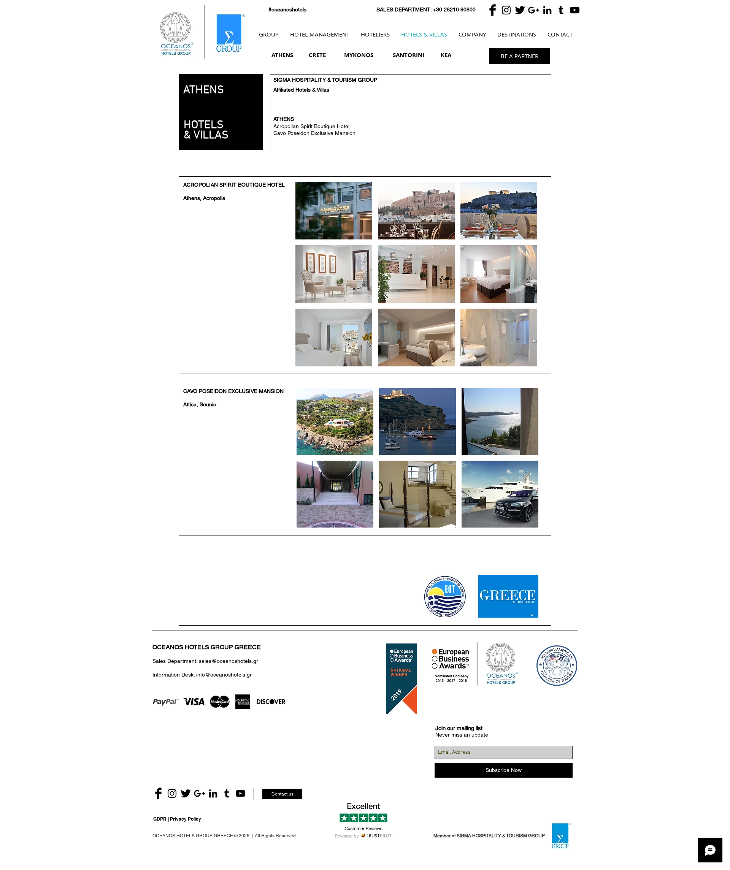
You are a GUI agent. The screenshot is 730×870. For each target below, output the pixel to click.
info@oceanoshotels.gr (224, 675)
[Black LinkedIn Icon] (547, 10)
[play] (521, 360)
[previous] (311, 280)
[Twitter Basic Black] (520, 10)
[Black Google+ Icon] (534, 10)
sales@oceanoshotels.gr (228, 661)
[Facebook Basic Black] (492, 10)
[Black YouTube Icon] (575, 10)
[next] (521, 280)
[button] (333, 210)
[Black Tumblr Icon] (561, 10)
